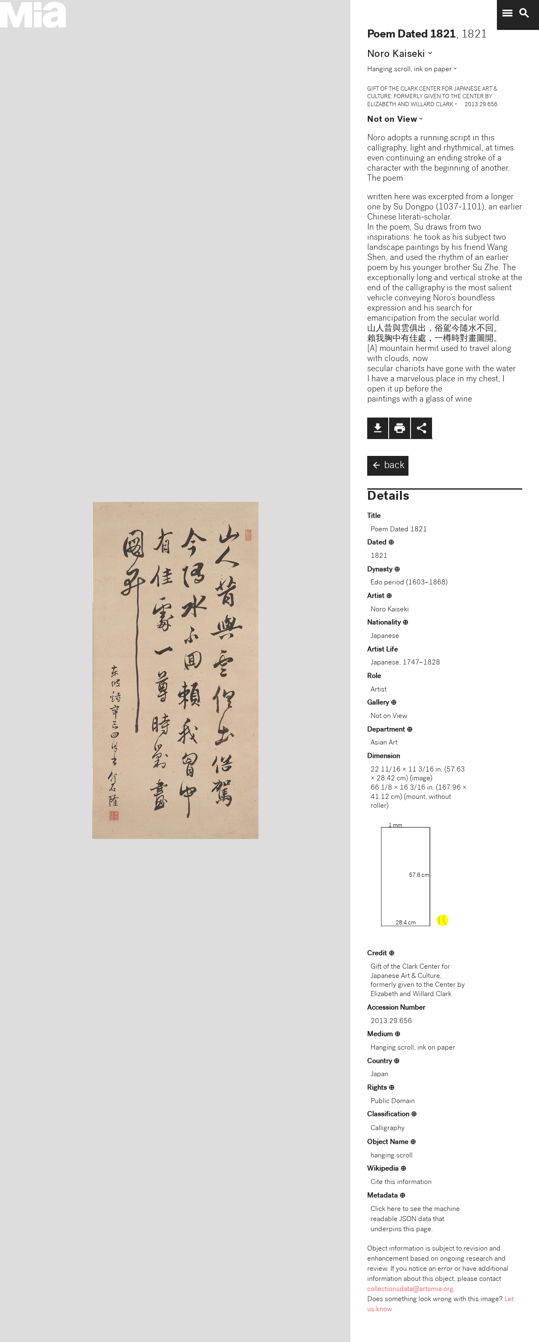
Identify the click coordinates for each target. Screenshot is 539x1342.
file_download (377, 428)
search (524, 13)
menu (507, 13)
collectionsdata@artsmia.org (410, 1289)
